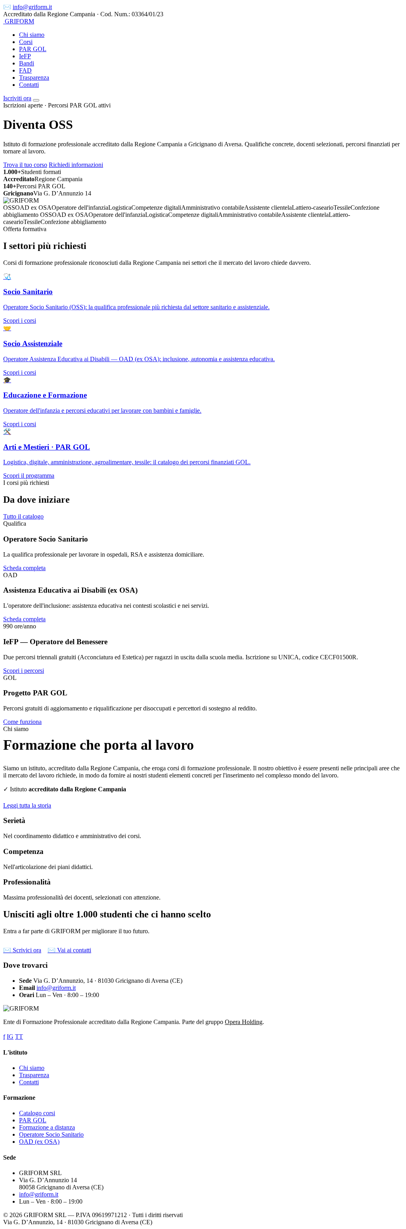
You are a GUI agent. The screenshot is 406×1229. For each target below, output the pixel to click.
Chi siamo (31, 34)
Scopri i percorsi (23, 670)
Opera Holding (243, 1021)
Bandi (26, 63)
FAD (25, 70)
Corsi (26, 41)
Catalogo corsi (37, 1113)
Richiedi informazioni (76, 164)
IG (10, 1036)
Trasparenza (34, 77)
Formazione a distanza (47, 1127)
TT (19, 1036)
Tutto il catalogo (23, 516)
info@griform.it (32, 7)
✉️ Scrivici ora (22, 950)
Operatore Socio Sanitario (51, 1134)
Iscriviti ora (17, 98)
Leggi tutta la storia (27, 805)
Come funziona (22, 721)
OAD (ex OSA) (39, 1141)
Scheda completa (24, 568)
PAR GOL (32, 49)
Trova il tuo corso (25, 164)
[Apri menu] (36, 100)
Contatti (29, 84)
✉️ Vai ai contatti (69, 950)
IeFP (25, 56)
